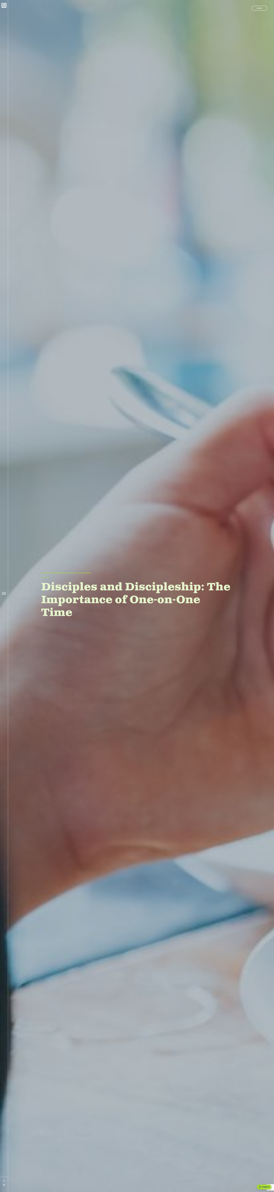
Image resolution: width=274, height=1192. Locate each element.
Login (259, 8)
